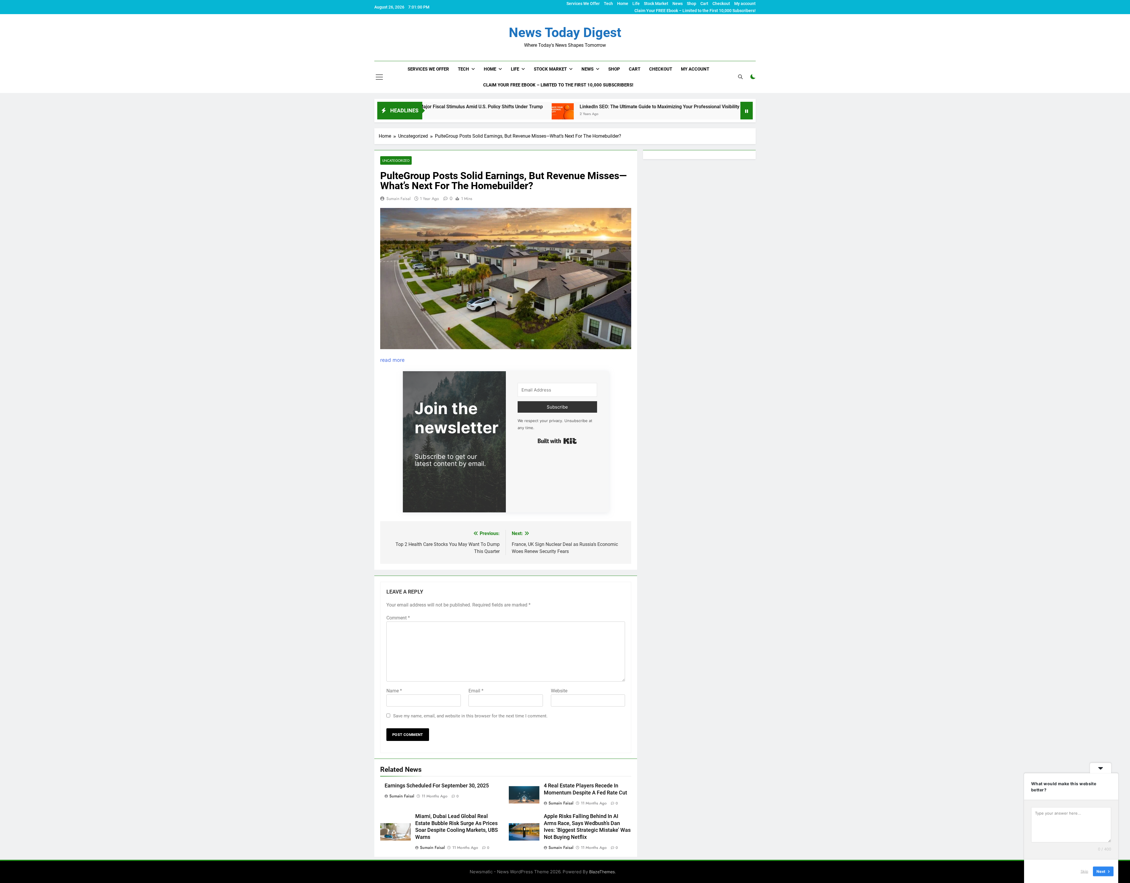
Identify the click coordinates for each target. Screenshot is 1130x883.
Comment (398, 618)
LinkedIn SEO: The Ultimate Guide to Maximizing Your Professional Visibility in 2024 (605, 106)
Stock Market (656, 3)
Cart (704, 3)
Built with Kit (557, 441)
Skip (1084, 871)
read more (392, 360)
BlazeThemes (602, 871)
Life (636, 3)
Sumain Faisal (398, 198)
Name (394, 691)
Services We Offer (583, 3)
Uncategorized (396, 160)
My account (745, 3)
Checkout (721, 3)
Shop (691, 3)
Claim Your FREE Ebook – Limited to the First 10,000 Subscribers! (695, 10)
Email (475, 691)
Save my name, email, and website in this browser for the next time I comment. (470, 716)
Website (559, 691)
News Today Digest (565, 32)
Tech (608, 3)
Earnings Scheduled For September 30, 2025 (437, 786)
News (677, 3)
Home (622, 3)
